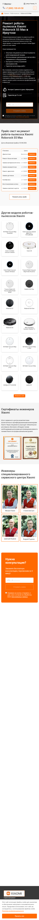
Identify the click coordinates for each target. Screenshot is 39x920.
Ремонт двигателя (8, 171)
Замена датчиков (8, 175)
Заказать (32, 154)
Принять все (19, 916)
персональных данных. (22, 117)
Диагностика (7, 154)
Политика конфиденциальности (13, 911)
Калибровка (6, 180)
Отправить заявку (19, 111)
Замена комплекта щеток (11, 188)
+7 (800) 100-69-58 (14, 8)
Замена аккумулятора (10, 167)
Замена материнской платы (11, 163)
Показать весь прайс (19, 197)
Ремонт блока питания (10, 158)
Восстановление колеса (10, 184)
